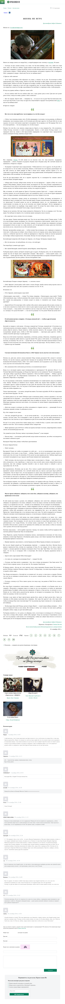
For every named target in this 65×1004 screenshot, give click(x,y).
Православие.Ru (22, 928)
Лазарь (15, 160)
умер (58, 100)
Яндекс (13, 932)
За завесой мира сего (16, 27)
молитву (51, 62)
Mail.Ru (16, 932)
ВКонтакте (10, 932)
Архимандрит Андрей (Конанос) (52, 23)
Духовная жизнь (16, 8)
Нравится (6, 12)
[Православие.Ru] (13, 2)
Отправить (50, 970)
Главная (4, 8)
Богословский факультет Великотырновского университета (44, 627)
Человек (9, 8)
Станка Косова (57, 624)
